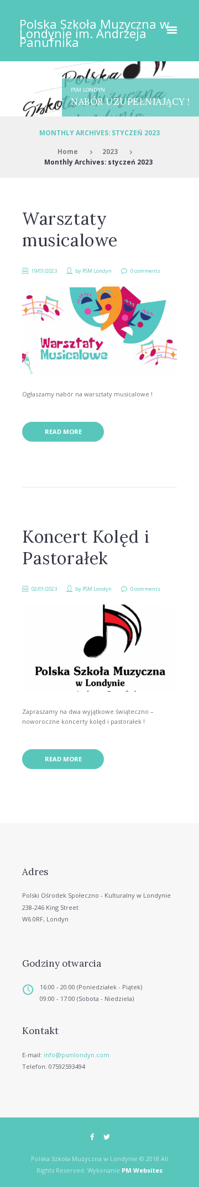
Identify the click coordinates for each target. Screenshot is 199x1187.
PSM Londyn (88, 89)
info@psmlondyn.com (76, 1055)
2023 (110, 151)
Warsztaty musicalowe (70, 229)
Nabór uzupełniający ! (130, 102)
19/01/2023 (44, 270)
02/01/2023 (44, 588)
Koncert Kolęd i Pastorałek (85, 547)
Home (67, 151)
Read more (63, 431)
